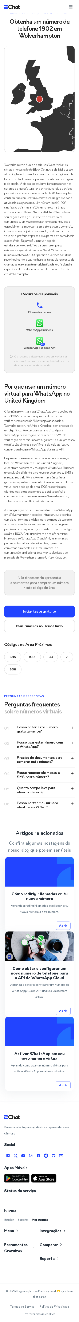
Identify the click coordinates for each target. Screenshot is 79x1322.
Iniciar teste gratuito (39, 611)
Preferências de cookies (39, 1314)
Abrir (63, 925)
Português (40, 1219)
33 (51, 657)
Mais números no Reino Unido (39, 625)
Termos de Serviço (22, 1307)
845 (12, 657)
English (9, 1219)
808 (12, 669)
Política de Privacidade (54, 1307)
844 (32, 657)
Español (22, 1219)
